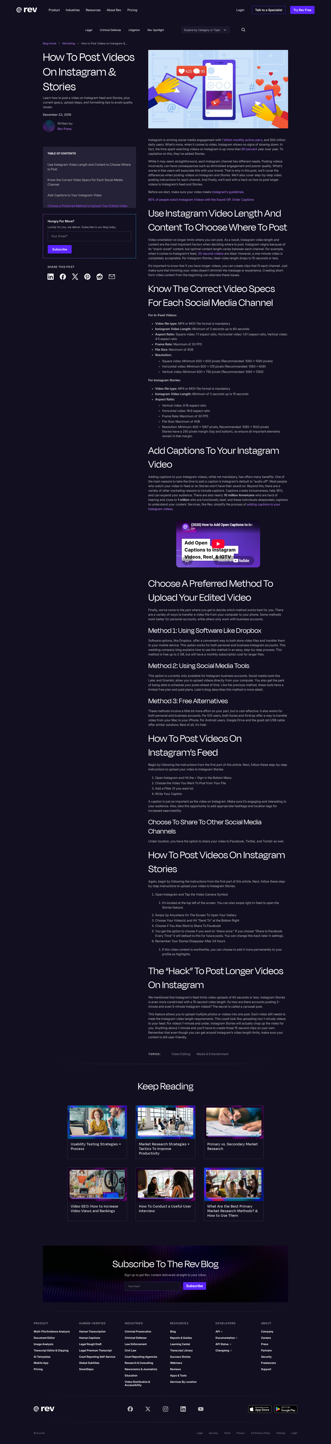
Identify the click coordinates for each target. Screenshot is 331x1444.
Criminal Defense (110, 30)
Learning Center (180, 1344)
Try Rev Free (302, 10)
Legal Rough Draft (90, 1344)
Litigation (134, 30)
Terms (227, 1433)
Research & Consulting (139, 1362)
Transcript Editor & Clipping (51, 1350)
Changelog (223, 1350)
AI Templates (42, 1356)
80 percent (249, 149)
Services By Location (183, 1381)
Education (131, 1375)
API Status (223, 1344)
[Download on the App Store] (259, 1409)
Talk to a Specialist (268, 10)
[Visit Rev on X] (148, 1409)
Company (267, 1331)
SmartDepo (86, 1369)
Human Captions (89, 1337)
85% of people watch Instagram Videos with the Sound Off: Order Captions (201, 199)
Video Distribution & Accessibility (137, 1383)
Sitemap (280, 1433)
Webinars (176, 1362)
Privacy (241, 1433)
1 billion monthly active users (242, 140)
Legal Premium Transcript (95, 1350)
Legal (88, 30)
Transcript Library (181, 1350)
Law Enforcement (136, 1344)
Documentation (226, 1337)
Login (294, 1433)
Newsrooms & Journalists (141, 1369)
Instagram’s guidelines (227, 192)
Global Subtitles (89, 1362)
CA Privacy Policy (260, 1433)
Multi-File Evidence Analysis (52, 1331)
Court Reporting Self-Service (97, 1356)
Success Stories (180, 1356)
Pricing (38, 1369)
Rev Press (64, 129)
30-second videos (211, 253)
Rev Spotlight (155, 30)
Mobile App (41, 1362)
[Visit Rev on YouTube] (200, 1409)
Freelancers (268, 1362)
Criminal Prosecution (138, 1331)
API (219, 1331)
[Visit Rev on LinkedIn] (183, 1409)
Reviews (175, 1369)
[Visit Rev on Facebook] (130, 1409)
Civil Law (130, 1350)
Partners (266, 1350)
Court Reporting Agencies (141, 1356)
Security (266, 1356)
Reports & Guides (181, 1337)
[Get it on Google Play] (285, 1409)
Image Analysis (43, 1344)
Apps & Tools (178, 1375)
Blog (173, 1331)
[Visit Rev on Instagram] (165, 1409)
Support (266, 1369)
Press (264, 1344)
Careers (266, 1337)
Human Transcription (92, 1331)
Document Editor (44, 1337)
